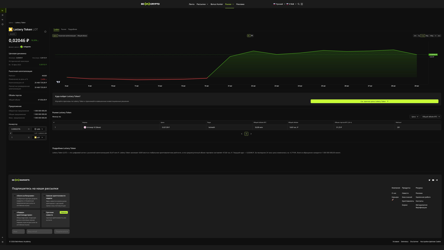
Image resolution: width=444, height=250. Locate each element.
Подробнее (72, 29)
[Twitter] (429, 180)
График (56, 29)
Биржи (404, 205)
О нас (394, 193)
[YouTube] (433, 180)
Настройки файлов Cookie (430, 241)
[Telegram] (437, 180)
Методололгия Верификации (421, 206)
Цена (11, 22)
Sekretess (404, 241)
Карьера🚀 (395, 198)
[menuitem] (3, 10)
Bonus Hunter (217, 4)
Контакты (419, 201)
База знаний (407, 197)
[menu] (3, 17)
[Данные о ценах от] (25, 47)
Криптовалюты (408, 201)
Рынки (228, 4)
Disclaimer (414, 241)
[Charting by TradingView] (58, 82)
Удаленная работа (423, 197)
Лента (191, 4)
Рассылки (201, 4)
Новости (405, 193)
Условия (396, 241)
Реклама (240, 4)
